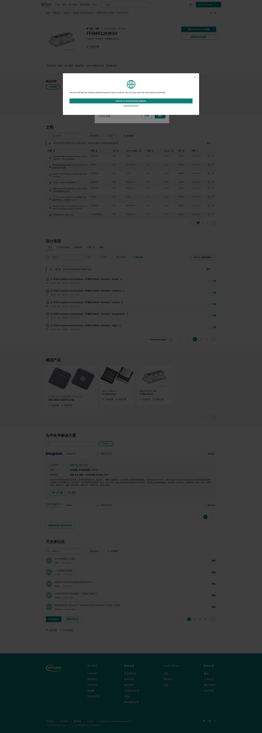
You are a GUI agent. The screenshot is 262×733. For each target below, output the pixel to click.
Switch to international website (131, 100)
